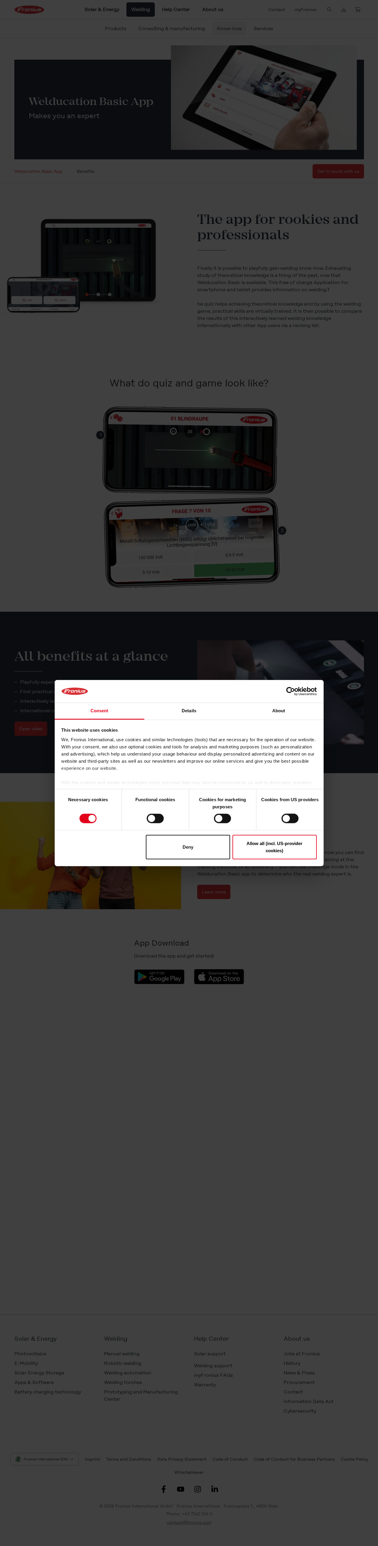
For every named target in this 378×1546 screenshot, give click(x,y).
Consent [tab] (99, 710)
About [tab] (278, 710)
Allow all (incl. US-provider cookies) (274, 847)
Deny (188, 846)
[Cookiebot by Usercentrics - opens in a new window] (290, 691)
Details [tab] (189, 710)
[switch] (155, 818)
